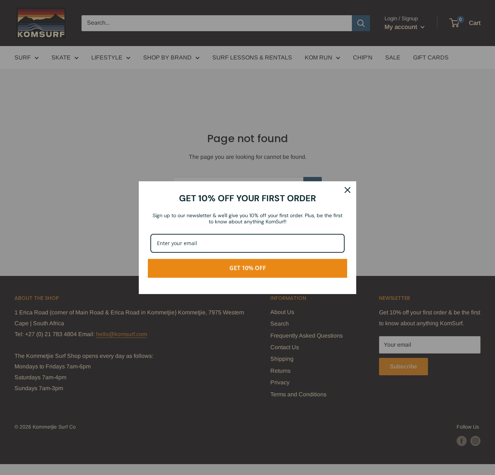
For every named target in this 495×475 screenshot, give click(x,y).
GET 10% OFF (247, 268)
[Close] (347, 190)
